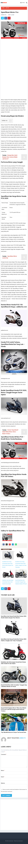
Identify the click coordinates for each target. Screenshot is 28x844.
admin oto (3, 14)
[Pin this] (10, 544)
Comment (3, 754)
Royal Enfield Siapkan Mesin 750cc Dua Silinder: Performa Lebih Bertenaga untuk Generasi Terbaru (14, 709)
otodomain (11, 840)
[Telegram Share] (13, 544)
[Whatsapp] (16, 544)
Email (2, 776)
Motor (7, 7)
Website (3, 783)
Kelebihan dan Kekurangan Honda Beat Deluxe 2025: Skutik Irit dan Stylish (7, 582)
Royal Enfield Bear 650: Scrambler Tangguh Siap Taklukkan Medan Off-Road (21, 582)
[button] (22, 2)
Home (3, 7)
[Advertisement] (14, 54)
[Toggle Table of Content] (9, 121)
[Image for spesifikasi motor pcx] (7, 540)
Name (3, 770)
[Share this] (3, 544)
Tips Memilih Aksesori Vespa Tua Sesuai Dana (13, 732)
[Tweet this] (7, 544)
